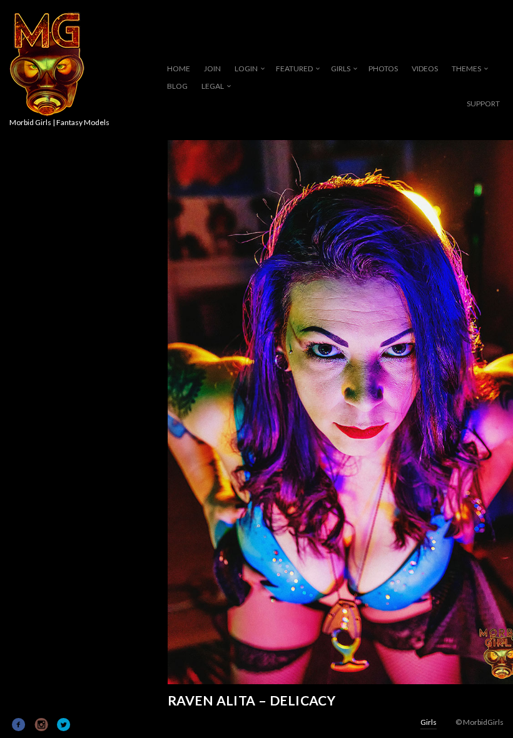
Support (483, 103)
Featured (294, 68)
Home (178, 68)
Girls (340, 68)
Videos (425, 68)
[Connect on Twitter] (64, 724)
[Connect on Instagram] (41, 724)
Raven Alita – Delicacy (251, 700)
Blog (177, 86)
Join (212, 68)
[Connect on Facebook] (19, 724)
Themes (466, 68)
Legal (212, 86)
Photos (383, 68)
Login (246, 68)
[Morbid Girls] (46, 65)
